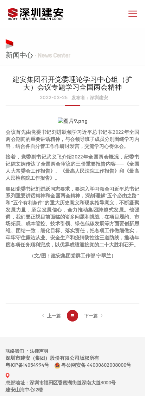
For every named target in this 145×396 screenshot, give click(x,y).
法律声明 (39, 351)
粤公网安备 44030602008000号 (96, 365)
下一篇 (91, 315)
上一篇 (54, 315)
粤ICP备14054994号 (27, 365)
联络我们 (15, 351)
